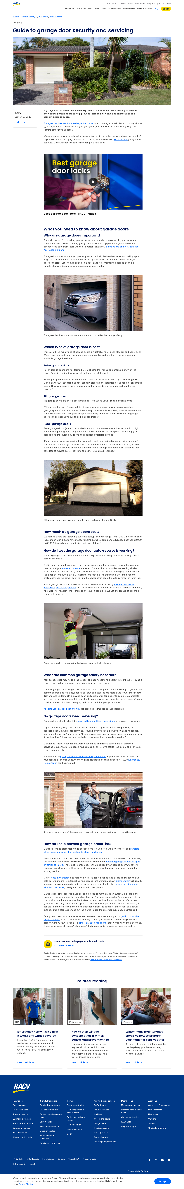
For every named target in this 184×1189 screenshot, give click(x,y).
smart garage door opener (93, 923)
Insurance (69, 9)
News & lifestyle (144, 9)
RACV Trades (121, 140)
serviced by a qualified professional (96, 721)
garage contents (71, 568)
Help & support (154, 4)
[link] (22, 1088)
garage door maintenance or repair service (83, 757)
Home (96, 9)
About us (152, 1101)
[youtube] (169, 1160)
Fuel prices (140, 4)
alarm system (123, 881)
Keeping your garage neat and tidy (62, 709)
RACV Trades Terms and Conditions (106, 960)
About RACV (113, 4)
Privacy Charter (26, 1184)
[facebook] (149, 1160)
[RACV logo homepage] (17, 4)
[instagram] (156, 1160)
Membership (129, 9)
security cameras (60, 878)
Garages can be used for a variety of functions (68, 124)
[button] (93, 182)
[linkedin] (162, 1160)
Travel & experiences (111, 9)
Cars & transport (84, 9)
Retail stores (127, 4)
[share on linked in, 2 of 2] (24, 122)
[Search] (157, 9)
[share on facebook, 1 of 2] (18, 122)
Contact (167, 4)
